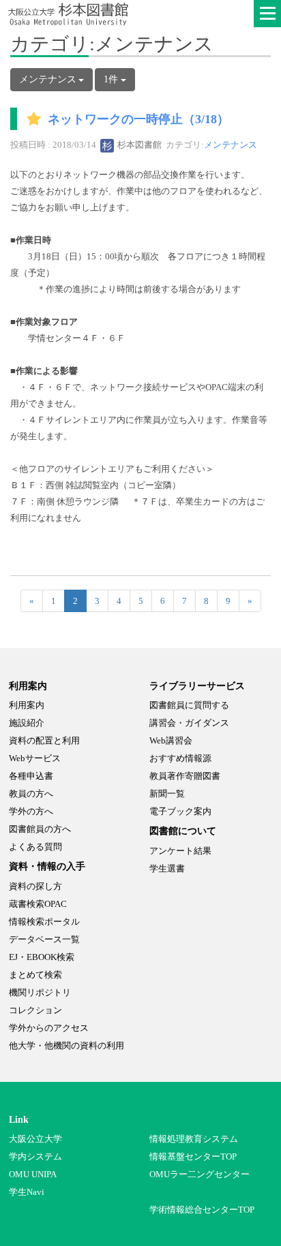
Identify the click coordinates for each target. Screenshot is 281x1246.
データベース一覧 (44, 939)
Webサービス (35, 758)
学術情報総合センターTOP (201, 1209)
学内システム (35, 1156)
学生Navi (26, 1192)
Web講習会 (170, 740)
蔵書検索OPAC (38, 904)
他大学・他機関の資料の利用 (66, 1045)
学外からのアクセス (49, 1028)
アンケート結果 (180, 851)
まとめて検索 (35, 975)
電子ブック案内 (180, 811)
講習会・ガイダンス (189, 723)
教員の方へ (31, 793)
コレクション (35, 1010)
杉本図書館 (138, 145)
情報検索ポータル (44, 921)
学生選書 (167, 868)
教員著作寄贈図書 (184, 776)
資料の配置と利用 (44, 740)
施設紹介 (26, 723)
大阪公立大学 (35, 1139)
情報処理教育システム (193, 1139)
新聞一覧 (167, 793)
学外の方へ (31, 811)
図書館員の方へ (40, 829)
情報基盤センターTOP (193, 1156)
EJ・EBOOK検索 (41, 957)
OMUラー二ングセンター (199, 1174)
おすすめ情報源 (180, 758)
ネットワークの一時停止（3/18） (138, 120)
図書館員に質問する (189, 705)
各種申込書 (31, 776)
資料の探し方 (35, 886)
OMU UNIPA (33, 1174)
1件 (112, 79)
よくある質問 (35, 847)
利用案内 (26, 705)
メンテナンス (230, 145)
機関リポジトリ (40, 992)
